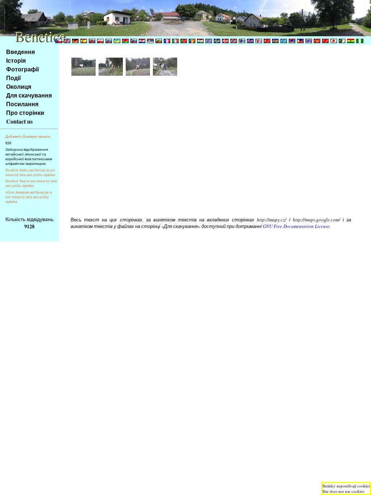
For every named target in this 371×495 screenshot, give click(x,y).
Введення (20, 51)
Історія (16, 60)
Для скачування (29, 95)
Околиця (18, 86)
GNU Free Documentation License (296, 226)
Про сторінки (25, 112)
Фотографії (22, 69)
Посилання (22, 104)
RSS (8, 143)
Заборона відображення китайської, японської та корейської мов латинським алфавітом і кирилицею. (28, 156)
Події (13, 78)
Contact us (19, 121)
